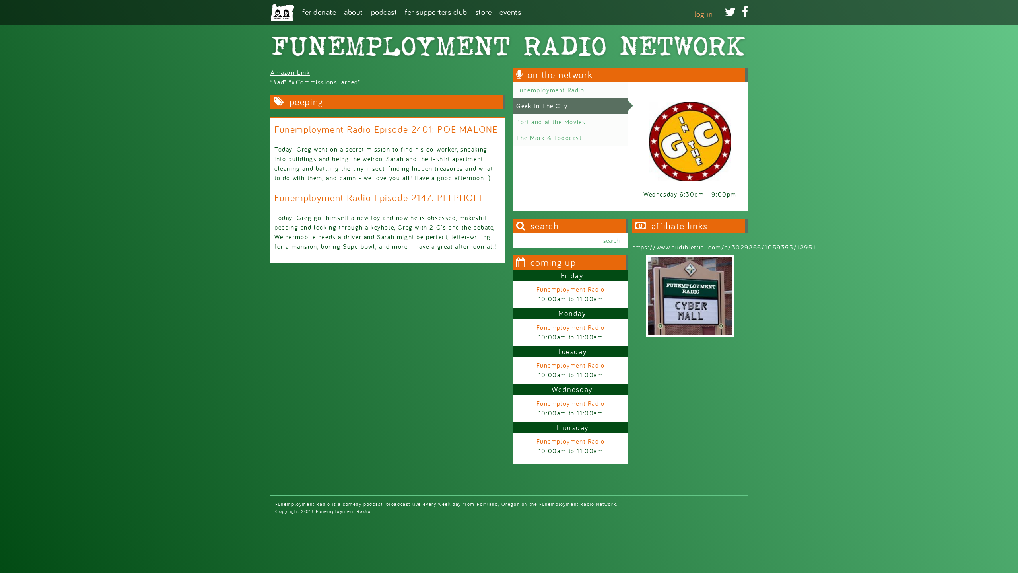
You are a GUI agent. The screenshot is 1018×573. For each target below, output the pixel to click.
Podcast (384, 11)
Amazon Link (290, 72)
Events (510, 11)
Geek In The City (542, 106)
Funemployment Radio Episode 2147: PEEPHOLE (379, 197)
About (353, 11)
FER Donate (319, 11)
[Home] (282, 12)
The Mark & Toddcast (548, 138)
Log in (703, 14)
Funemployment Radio (550, 90)
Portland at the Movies (550, 122)
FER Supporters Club (436, 11)
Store (483, 11)
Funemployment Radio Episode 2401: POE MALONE (386, 129)
